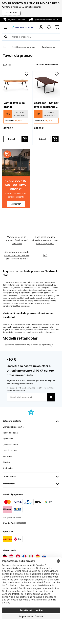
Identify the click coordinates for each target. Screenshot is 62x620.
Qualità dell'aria (10, 450)
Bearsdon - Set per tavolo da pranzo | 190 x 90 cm (46, 105)
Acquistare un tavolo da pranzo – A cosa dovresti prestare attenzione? (16, 255)
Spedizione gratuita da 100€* (46, 19)
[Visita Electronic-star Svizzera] (18, 556)
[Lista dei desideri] (49, 27)
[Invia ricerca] (5, 37)
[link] (16, 84)
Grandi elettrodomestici (13, 427)
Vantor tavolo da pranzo (14, 104)
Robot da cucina (10, 433)
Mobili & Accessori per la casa (24, 47)
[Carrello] (57, 27)
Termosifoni (8, 438)
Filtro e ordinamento (48, 64)
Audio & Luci (8, 468)
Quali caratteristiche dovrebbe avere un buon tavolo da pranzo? (45, 240)
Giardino (6, 462)
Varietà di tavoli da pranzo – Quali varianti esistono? (16, 240)
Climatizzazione (10, 444)
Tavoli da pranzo (48, 47)
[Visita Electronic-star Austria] (11, 556)
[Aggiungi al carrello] (24, 139)
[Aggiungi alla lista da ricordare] (26, 74)
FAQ (45, 255)
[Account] (41, 27)
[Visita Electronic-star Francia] (24, 556)
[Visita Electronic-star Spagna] (38, 556)
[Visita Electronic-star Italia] (31, 556)
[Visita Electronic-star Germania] (5, 556)
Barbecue (7, 456)
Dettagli (11, 139)
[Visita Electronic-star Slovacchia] (44, 556)
